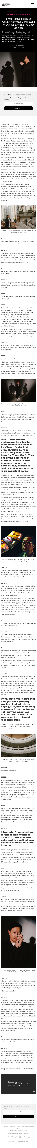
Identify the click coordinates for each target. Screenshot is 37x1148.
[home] (16, 4)
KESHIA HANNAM (18, 45)
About (16, 1133)
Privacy (11, 1133)
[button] (32, 3)
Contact (25, 1133)
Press (20, 1133)
